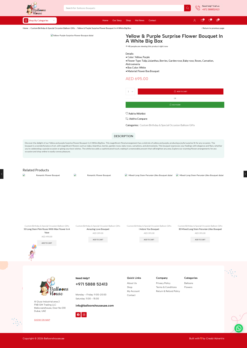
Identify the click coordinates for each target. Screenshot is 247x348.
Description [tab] (123, 136)
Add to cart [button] (47, 243)
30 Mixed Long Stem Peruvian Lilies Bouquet (200, 229)
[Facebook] (78, 314)
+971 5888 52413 (92, 284)
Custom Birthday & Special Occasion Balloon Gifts (52, 28)
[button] (194, 20)
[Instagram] (84, 314)
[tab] (123, 136)
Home (25, 28)
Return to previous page (213, 28)
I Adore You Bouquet (149, 229)
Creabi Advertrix (215, 338)
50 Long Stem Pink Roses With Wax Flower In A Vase (47, 231)
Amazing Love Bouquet (98, 229)
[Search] (187, 8)
